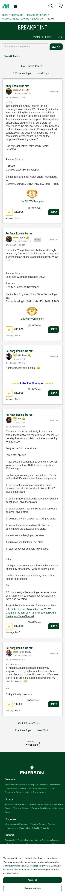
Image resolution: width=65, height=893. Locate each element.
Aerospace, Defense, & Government (44, 784)
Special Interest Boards (15, 18)
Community (17, 14)
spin (25, 368)
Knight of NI (24, 612)
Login (48, 37)
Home (5, 14)
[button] (9, 212)
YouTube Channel (24, 616)
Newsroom (11, 827)
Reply (53, 211)
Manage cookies (32, 888)
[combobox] (25, 46)
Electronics (12, 788)
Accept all (32, 880)
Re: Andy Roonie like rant (19, 233)
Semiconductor (23, 792)
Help (59, 37)
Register (35, 37)
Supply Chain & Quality (29, 827)
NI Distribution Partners (15, 804)
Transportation (39, 792)
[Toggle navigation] (16, 6)
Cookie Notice (34, 865)
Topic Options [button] (11, 56)
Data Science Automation (25, 609)
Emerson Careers (47, 823)
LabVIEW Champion (32, 201)
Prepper (41, 612)
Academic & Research (15, 784)
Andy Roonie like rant (17, 86)
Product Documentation (28, 839)
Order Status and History (40, 804)
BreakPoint (38, 18)
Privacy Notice (14, 865)
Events (46, 827)
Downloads (10, 839)
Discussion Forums (37, 14)
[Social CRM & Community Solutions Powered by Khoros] (33, 743)
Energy (23, 788)
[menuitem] (50, 6)
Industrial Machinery (38, 788)
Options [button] (53, 92)
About (33, 823)
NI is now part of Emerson (16, 823)
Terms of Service (21, 808)
